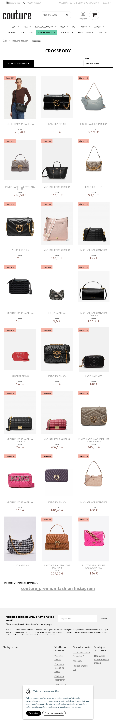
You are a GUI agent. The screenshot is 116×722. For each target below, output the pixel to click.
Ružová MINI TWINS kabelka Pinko (93, 566)
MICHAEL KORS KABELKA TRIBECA (20, 440)
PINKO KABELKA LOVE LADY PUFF (20, 188)
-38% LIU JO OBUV (85, 32)
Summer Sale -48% (46, 32)
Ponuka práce (79, 665)
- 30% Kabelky (66, 32)
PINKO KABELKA (20, 250)
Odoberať (103, 619)
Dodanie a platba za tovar (59, 668)
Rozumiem (33, 713)
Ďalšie (106, 2)
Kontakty (77, 660)
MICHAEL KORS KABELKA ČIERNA (93, 314)
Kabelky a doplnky (20, 40)
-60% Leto (103, 32)
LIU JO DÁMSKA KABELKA (20, 124)
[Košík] (94, 15)
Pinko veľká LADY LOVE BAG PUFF (56, 566)
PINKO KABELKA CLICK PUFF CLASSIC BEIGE (93, 440)
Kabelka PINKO (57, 124)
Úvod (5, 40)
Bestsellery (27, 32)
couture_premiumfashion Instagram (58, 588)
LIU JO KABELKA (56, 313)
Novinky (12, 32)
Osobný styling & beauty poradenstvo (79, 2)
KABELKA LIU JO (93, 187)
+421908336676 (34, 2)
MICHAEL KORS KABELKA (57, 187)
